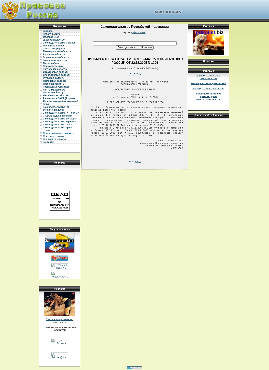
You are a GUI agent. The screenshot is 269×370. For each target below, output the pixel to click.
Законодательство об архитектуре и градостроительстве (208, 96)
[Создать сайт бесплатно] (134, 368)
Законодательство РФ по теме (61, 112)
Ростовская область (55, 69)
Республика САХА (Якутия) (59, 98)
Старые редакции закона (57, 115)
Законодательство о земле (208, 88)
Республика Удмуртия (56, 86)
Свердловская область (56, 75)
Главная (48, 31)
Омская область (52, 63)
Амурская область (54, 54)
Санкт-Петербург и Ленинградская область (57, 50)
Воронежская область (56, 57)
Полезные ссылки (53, 136)
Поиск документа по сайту (58, 133)
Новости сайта (51, 34)
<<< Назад (135, 73)
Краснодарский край (55, 60)
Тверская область (53, 83)
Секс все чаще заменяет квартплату (59, 321)
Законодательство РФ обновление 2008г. (56, 108)
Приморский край (53, 66)
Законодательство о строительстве (208, 77)
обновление (139, 32)
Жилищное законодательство (208, 83)
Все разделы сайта (54, 139)
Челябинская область (56, 95)
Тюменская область (54, 81)
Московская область (55, 45)
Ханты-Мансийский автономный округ (54, 91)
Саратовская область (55, 72)
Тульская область (53, 78)
